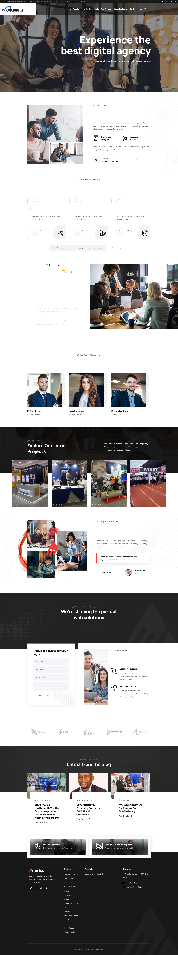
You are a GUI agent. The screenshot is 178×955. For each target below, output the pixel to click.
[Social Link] (162, 1)
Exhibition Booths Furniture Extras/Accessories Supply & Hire (70, 926)
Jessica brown (76, 411)
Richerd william (119, 411)
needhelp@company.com (136, 883)
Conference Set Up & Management (71, 876)
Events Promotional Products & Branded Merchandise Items (71, 909)
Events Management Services (69, 895)
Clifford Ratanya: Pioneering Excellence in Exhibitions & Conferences (89, 809)
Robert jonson (34, 411)
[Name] (12, 9)
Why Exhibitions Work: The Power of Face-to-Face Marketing (131, 808)
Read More (44, 231)
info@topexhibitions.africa (16, 2)
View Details (39, 822)
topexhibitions (44, 800)
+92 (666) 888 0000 (134, 887)
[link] (83, 270)
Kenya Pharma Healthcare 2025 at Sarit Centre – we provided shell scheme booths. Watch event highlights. (47, 811)
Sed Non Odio (39, 213)
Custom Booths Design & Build (69, 885)
